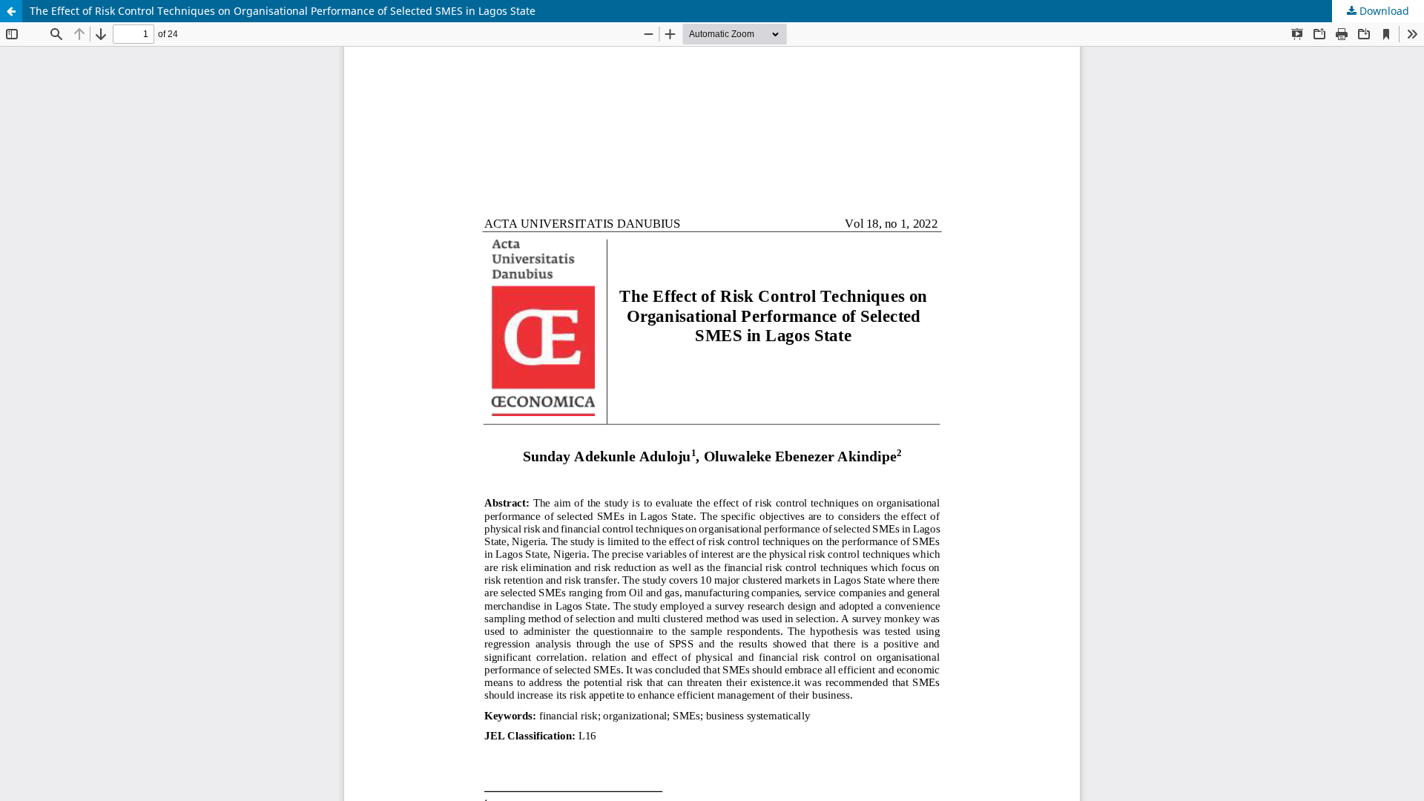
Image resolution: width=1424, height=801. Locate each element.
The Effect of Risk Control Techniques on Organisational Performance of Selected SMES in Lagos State (282, 11)
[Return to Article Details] (11, 11)
